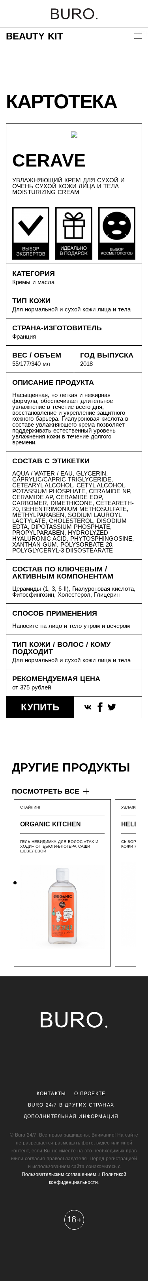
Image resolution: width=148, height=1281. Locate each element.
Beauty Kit (34, 36)
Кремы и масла (33, 282)
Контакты (51, 1093)
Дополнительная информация (71, 1116)
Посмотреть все (45, 791)
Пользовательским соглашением (59, 1174)
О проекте (90, 1093)
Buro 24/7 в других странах (71, 1105)
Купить (40, 707)
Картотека (61, 101)
